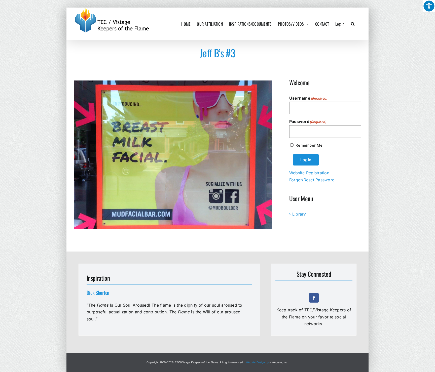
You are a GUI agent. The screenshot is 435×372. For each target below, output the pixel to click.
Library (299, 214)
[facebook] (314, 298)
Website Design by (257, 362)
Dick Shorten (98, 292)
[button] (353, 24)
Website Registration (309, 172)
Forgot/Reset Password (312, 179)
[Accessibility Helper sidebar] (429, 6)
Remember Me (309, 145)
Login (305, 159)
